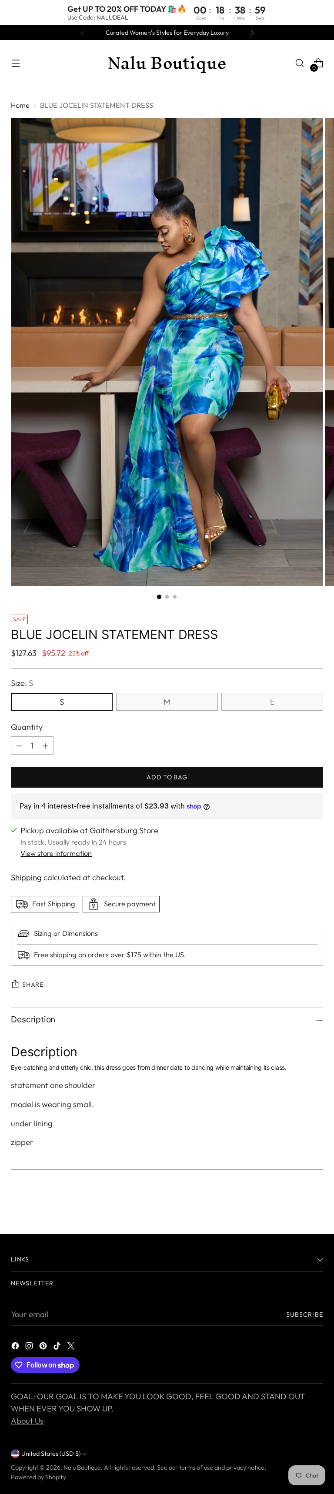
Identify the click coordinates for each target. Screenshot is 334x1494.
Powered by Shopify (38, 1477)
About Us (27, 1421)
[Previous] (82, 32)
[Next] (252, 32)
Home (20, 105)
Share (32, 984)
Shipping (26, 877)
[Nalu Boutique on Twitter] (72, 1347)
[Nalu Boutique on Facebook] (16, 1347)
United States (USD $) (50, 1453)
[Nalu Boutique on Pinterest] (44, 1347)
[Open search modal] (300, 63)
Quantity (27, 727)
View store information (56, 853)
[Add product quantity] (45, 745)
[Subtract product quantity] (19, 745)
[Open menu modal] (15, 63)
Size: (22, 683)
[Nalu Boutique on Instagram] (30, 1347)
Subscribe (304, 1314)
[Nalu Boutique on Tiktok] (58, 1347)
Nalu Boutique (82, 1467)
